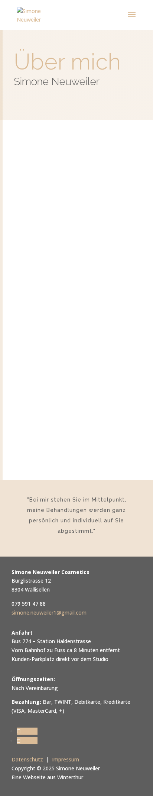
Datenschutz (27, 759)
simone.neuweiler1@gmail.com (49, 612)
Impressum (65, 759)
